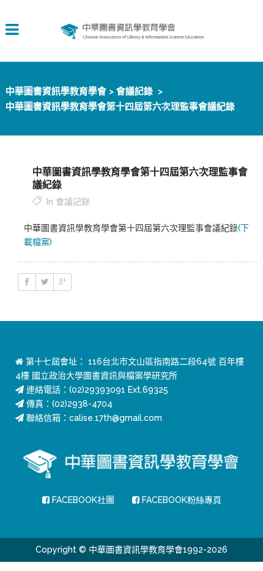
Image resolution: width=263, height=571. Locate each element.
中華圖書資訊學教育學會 (56, 91)
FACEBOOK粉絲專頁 (180, 500)
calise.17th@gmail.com (115, 418)
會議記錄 (134, 91)
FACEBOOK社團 (82, 500)
